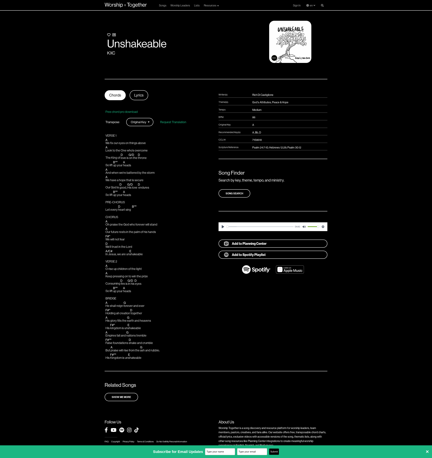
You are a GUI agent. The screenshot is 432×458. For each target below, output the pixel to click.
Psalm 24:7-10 (260, 147)
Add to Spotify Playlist (249, 255)
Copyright (115, 441)
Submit (274, 451)
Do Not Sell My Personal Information (171, 441)
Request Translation (173, 122)
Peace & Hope (280, 102)
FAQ (107, 441)
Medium (257, 110)
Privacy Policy (128, 441)
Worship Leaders (180, 5)
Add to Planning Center (249, 243)
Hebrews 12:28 (277, 147)
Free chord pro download (121, 112)
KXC (111, 53)
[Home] (126, 5)
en (311, 5)
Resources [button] (210, 5)
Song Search (234, 193)
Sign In (297, 5)
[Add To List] (114, 35)
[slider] (260, 226)
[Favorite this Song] (109, 35)
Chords (115, 95)
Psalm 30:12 (294, 147)
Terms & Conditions (145, 441)
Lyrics (139, 95)
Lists (197, 5)
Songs (162, 5)
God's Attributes (261, 102)
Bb (256, 132)
